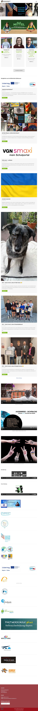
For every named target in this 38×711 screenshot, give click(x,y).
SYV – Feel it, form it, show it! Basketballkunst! (12, 324)
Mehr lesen (6, 61)
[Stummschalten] (32, 477)
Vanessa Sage (19, 49)
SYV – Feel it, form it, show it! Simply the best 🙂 (13, 366)
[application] (19, 478)
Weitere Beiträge (19, 378)
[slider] (35, 478)
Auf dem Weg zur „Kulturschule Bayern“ (10, 133)
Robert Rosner (6, 49)
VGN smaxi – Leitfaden (7, 160)
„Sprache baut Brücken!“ (7, 89)
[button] (2, 52)
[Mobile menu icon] (36, 1)
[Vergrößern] (19, 501)
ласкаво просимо (6, 199)
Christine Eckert (31, 49)
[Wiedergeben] (2, 477)
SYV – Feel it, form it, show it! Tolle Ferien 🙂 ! (12, 282)
